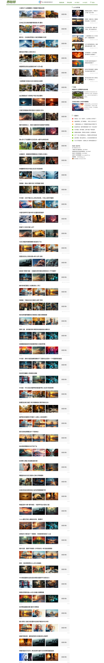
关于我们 (77, 2)
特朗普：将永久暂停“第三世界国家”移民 (31, 183)
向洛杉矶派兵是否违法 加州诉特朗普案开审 (32, 490)
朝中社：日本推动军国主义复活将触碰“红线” (33, 37)
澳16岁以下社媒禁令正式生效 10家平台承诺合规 (33, 139)
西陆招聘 (69, 2)
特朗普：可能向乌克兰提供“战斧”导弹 (31, 300)
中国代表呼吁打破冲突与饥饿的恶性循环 (31, 212)
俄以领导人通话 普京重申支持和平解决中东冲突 (33, 621)
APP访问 (84, 2)
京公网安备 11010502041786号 (80, 158)
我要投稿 (61, 2)
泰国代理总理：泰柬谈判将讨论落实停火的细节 (33, 636)
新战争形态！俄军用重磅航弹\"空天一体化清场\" (85, 127)
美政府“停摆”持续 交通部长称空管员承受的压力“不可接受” (37, 271)
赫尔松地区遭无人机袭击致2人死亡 (30, 285)
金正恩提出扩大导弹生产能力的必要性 (31, 96)
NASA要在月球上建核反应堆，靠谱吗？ (31, 519)
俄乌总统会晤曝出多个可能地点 (28, 431)
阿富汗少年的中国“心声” (26, 227)
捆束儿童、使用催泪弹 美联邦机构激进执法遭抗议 (34, 329)
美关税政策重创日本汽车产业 (28, 446)
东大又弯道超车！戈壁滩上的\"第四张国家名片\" (85, 140)
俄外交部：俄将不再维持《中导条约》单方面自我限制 (35, 548)
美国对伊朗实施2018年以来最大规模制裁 (31, 592)
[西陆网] (16, 0)
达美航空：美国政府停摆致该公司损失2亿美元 (33, 154)
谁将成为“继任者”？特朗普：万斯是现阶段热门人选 (35, 534)
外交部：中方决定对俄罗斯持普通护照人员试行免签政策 (36, 388)
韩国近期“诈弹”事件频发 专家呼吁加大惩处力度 (34, 505)
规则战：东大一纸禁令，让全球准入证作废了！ (85, 118)
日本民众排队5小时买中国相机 (80, 101)
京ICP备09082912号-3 (76, 147)
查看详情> (64, 14)
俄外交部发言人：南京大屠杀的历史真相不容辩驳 (34, 125)
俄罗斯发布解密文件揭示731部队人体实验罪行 (33, 417)
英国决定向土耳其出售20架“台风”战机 (31, 256)
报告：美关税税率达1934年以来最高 (30, 563)
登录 (93, 2)
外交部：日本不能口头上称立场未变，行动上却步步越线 (36, 198)
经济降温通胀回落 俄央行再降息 (29, 607)
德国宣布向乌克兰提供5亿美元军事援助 (31, 475)
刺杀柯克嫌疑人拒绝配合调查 (28, 373)
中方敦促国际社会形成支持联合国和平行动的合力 (34, 578)
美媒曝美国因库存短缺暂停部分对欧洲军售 (32, 344)
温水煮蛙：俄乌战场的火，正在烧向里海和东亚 (85, 137)
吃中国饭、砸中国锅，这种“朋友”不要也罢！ (85, 129)
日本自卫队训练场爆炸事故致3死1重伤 (31, 23)
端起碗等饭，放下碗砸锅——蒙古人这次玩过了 (85, 121)
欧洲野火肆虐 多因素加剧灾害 (28, 461)
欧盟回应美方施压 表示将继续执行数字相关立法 (33, 402)
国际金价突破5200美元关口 (27, 52)
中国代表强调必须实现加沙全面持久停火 (31, 110)
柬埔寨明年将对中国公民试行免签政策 (31, 169)
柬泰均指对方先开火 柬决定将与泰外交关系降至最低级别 (36, 651)
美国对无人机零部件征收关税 (80, 89)
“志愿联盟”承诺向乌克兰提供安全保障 (31, 81)
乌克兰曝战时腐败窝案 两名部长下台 (30, 242)
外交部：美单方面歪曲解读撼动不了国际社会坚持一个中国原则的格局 (40, 358)
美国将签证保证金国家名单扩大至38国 (31, 66)
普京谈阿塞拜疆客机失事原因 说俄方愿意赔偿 (33, 315)
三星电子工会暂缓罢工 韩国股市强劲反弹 (31, 8)
